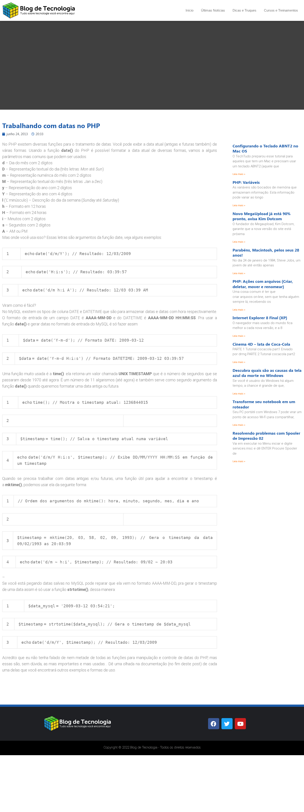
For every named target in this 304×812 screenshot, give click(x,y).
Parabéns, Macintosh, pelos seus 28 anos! (266, 252)
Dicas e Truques (244, 10)
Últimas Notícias (213, 10)
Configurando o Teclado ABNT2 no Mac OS (265, 148)
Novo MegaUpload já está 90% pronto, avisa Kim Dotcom (262, 216)
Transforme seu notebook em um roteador (264, 404)
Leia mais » (239, 174)
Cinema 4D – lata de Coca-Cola (261, 344)
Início (189, 10)
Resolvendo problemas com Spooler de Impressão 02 (266, 435)
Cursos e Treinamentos (281, 10)
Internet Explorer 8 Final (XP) (260, 317)
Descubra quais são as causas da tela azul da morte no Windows (267, 373)
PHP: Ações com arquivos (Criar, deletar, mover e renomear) (263, 284)
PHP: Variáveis (246, 182)
